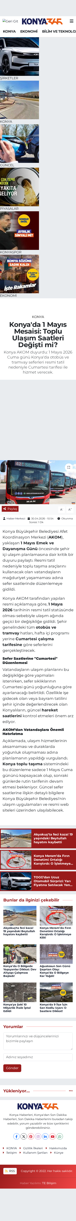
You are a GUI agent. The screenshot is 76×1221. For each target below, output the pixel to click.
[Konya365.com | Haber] (42, 21)
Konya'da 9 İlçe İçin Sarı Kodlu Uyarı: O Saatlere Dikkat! (53, 1008)
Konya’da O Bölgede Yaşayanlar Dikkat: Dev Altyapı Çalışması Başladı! (19, 970)
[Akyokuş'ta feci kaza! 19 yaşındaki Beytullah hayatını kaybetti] (19, 915)
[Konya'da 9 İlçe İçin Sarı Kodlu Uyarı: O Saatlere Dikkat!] (56, 992)
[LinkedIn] (45, 1136)
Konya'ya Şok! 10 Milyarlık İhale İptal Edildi (17, 1008)
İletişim (11, 1152)
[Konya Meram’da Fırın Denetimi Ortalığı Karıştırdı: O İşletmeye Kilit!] (56, 915)
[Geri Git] (10, 21)
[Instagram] (38, 1136)
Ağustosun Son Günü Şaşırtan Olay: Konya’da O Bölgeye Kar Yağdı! (55, 970)
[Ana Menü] (71, 21)
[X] (23, 1136)
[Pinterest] (31, 1136)
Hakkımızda (58, 1148)
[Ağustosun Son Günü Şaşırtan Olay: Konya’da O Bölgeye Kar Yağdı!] (56, 954)
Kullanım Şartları (35, 1152)
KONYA (9, 31)
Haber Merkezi (16, 518)
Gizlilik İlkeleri (33, 1148)
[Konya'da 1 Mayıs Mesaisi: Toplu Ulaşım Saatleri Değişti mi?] (38, 482)
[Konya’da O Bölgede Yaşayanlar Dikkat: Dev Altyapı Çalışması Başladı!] (19, 954)
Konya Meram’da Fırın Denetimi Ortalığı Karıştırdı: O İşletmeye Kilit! (55, 932)
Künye (58, 1152)
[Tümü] (71, 1091)
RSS (11, 1171)
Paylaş (12, 509)
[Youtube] (52, 1136)
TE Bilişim (49, 1183)
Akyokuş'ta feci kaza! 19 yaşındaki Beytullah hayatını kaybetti (19, 931)
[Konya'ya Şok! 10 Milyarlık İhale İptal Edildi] (19, 992)
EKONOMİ (29, 31)
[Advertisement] (38, 420)
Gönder (12, 1068)
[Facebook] (16, 1136)
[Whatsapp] (60, 1136)
